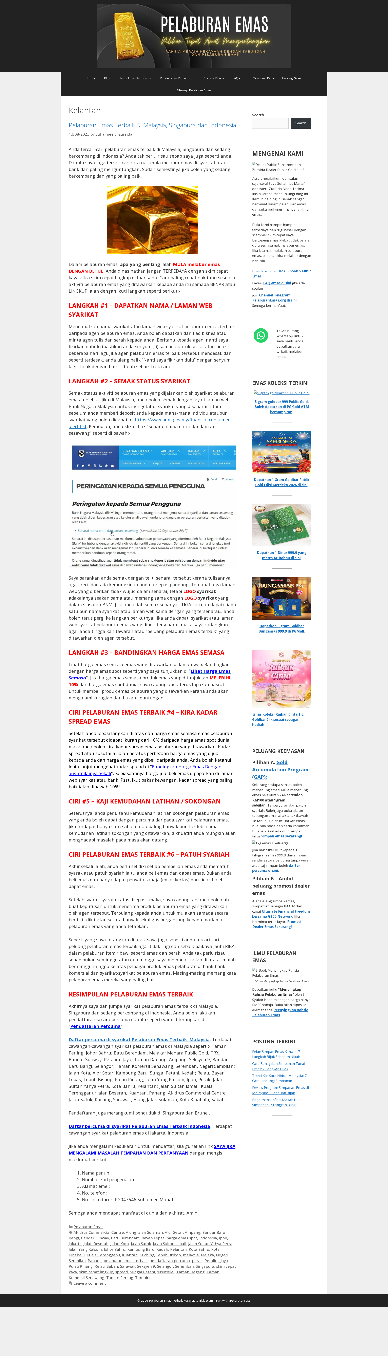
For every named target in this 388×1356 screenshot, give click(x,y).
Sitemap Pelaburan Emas (194, 90)
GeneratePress (240, 1300)
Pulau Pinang (81, 1266)
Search (258, 115)
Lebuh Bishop (168, 1254)
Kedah (162, 1249)
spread (121, 1271)
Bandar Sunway (95, 1237)
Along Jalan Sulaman (144, 1232)
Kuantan (130, 1254)
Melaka (207, 1254)
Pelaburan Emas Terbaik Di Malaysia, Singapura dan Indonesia (152, 125)
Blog (107, 78)
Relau (100, 1266)
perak (197, 1260)
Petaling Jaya (216, 1260)
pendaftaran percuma (170, 1260)
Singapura (205, 1266)
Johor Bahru (114, 1249)
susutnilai (165, 1271)
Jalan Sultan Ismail (169, 1243)
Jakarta (75, 1243)
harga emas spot (182, 1237)
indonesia (208, 1237)
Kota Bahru (199, 1249)
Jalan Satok (141, 1243)
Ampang (192, 1232)
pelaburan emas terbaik (126, 1260)
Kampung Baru (140, 1249)
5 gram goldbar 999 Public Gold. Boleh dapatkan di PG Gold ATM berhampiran (281, 406)
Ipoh (223, 1237)
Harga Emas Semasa (132, 78)
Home (91, 78)
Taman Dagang (190, 1271)
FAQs (236, 78)
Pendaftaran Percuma (175, 78)
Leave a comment (90, 1283)
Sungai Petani (142, 1271)
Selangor (165, 1266)
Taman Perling (119, 1277)
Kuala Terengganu (103, 1254)
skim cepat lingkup (96, 1271)
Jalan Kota (120, 1243)
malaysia (191, 1254)
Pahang (95, 1260)
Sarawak (127, 1266)
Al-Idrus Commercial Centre (99, 1232)
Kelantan (178, 1249)
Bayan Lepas (153, 1237)
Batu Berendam (125, 1237)
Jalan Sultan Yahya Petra (210, 1243)
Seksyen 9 (146, 1266)
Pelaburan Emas (88, 1226)
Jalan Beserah (96, 1243)
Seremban (184, 1266)
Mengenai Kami (263, 78)
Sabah (112, 1266)
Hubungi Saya (291, 78)
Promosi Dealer (214, 78)
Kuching (147, 1254)
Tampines (144, 1277)
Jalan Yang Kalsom (85, 1249)
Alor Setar (174, 1232)
